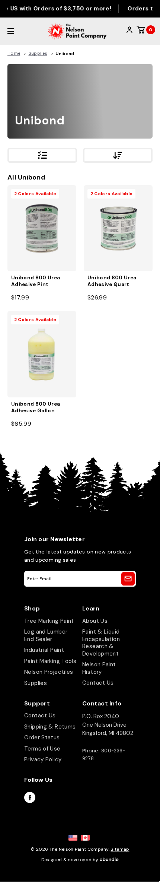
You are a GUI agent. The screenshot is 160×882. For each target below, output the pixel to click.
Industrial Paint (44, 650)
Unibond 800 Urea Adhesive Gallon (35, 407)
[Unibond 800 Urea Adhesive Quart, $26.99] (118, 228)
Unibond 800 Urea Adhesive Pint (35, 281)
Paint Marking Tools (50, 661)
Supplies (35, 683)
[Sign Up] (128, 579)
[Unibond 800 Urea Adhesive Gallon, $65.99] (42, 354)
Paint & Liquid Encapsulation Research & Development (101, 642)
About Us (95, 621)
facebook (29, 797)
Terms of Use (42, 748)
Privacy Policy (42, 759)
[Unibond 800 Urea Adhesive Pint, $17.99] (42, 228)
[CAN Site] (85, 837)
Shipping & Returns (50, 726)
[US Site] (73, 837)
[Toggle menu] (19, 31)
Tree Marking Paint (49, 621)
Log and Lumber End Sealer (45, 635)
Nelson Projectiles (48, 672)
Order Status (42, 737)
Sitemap (120, 849)
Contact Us (98, 682)
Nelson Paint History (99, 668)
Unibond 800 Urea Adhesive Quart (111, 281)
